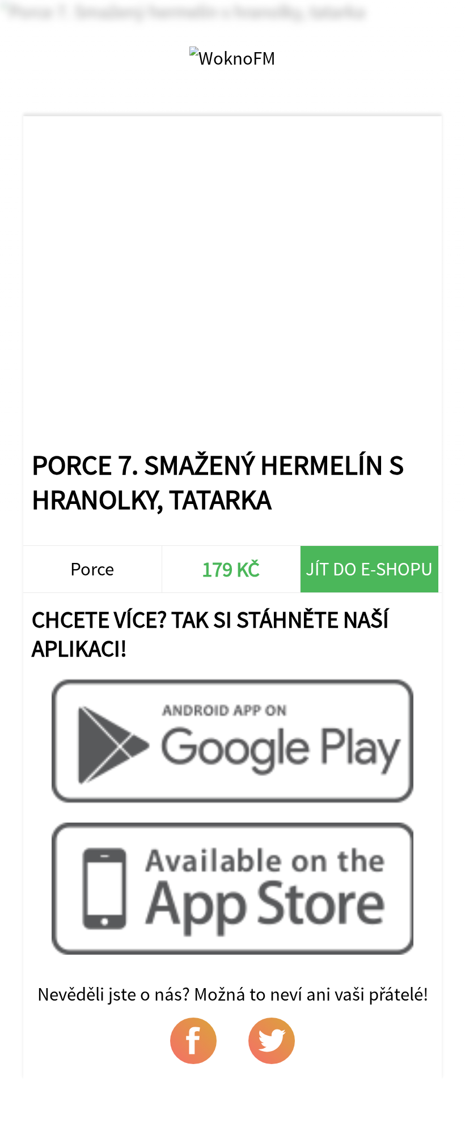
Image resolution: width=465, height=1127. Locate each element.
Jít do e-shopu (369, 569)
